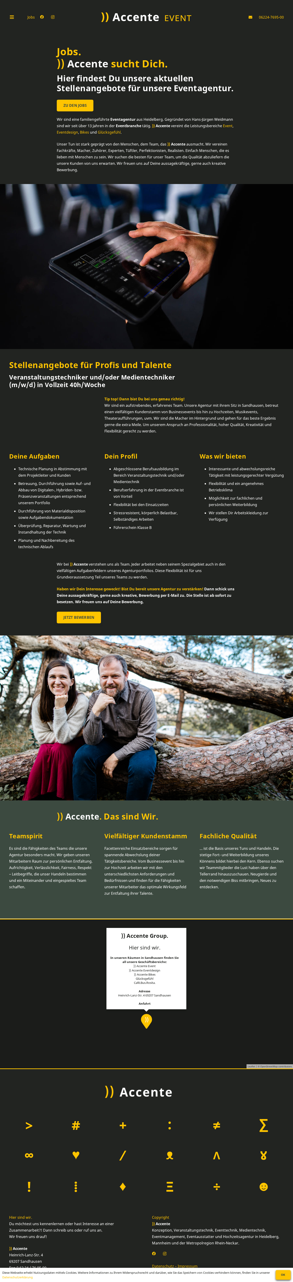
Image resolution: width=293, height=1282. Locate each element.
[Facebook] (42, 17)
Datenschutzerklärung (17, 1277)
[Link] (251, 17)
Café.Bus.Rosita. (144, 983)
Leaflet (251, 1066)
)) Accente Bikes (144, 974)
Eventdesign (67, 132)
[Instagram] (52, 17)
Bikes (84, 132)
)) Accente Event (144, 966)
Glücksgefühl (109, 132)
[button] (16, 17)
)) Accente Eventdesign (144, 970)
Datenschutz (163, 1266)
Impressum (188, 1266)
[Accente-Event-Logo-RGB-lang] (146, 17)
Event (228, 125)
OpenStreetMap (269, 1066)
